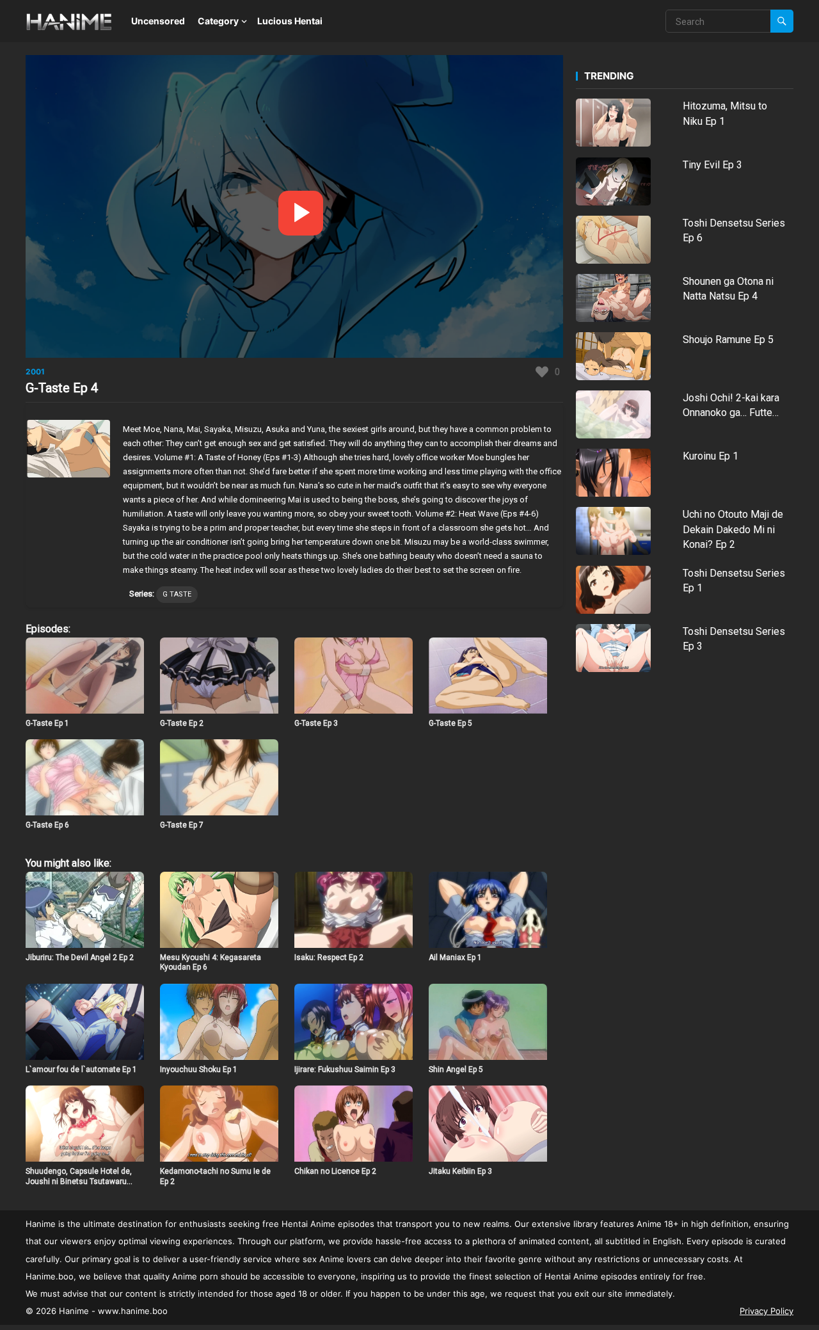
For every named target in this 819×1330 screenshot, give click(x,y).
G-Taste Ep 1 (47, 723)
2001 (35, 371)
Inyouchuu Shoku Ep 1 (198, 1069)
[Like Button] (542, 372)
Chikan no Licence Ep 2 (335, 1171)
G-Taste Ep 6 (47, 825)
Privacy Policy (766, 1311)
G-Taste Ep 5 (450, 723)
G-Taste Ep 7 (181, 825)
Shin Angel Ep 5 (456, 1069)
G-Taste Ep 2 (181, 723)
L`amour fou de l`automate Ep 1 (81, 1069)
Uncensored (158, 20)
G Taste (177, 594)
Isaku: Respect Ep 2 (328, 957)
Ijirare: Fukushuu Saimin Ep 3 (344, 1069)
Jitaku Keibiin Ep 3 (460, 1171)
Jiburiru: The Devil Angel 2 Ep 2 (80, 957)
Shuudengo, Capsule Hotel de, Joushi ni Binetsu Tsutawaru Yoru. (79, 1181)
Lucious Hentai (289, 20)
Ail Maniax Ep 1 (455, 957)
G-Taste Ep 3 (316, 723)
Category (218, 20)
